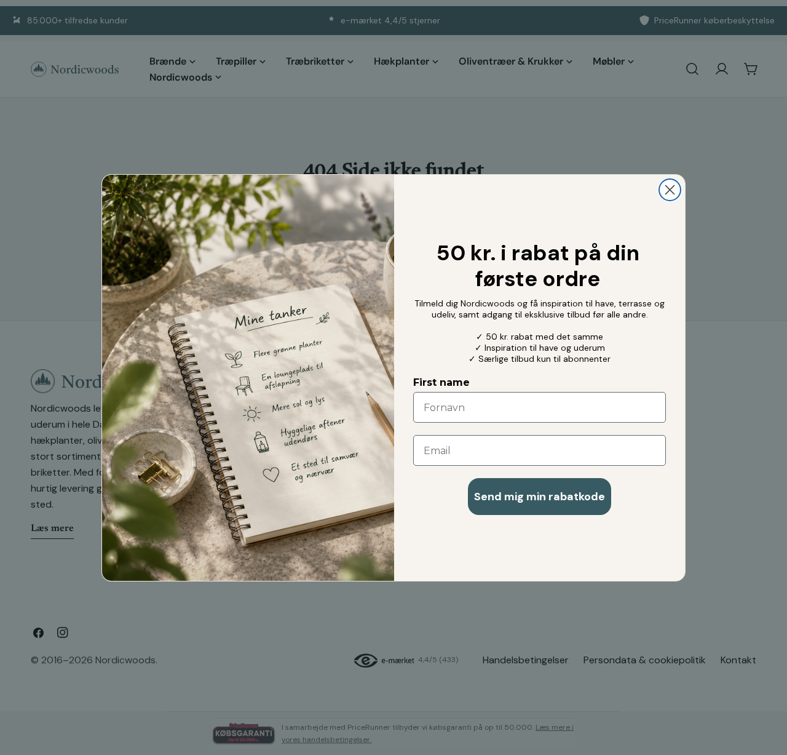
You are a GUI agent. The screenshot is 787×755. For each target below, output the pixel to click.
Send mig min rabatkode (539, 496)
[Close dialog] (670, 190)
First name (441, 382)
